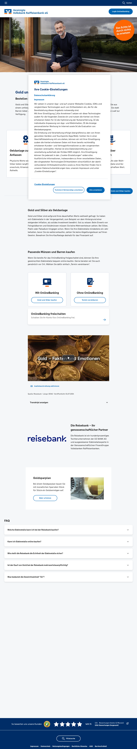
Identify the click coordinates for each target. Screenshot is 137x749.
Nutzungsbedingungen (61, 746)
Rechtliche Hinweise (79, 746)
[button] (68, 402)
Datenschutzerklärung (44, 95)
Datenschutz (45, 746)
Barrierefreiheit (101, 746)
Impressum (34, 746)
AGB (91, 746)
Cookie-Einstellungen (44, 184)
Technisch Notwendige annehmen (69, 190)
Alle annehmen (95, 190)
